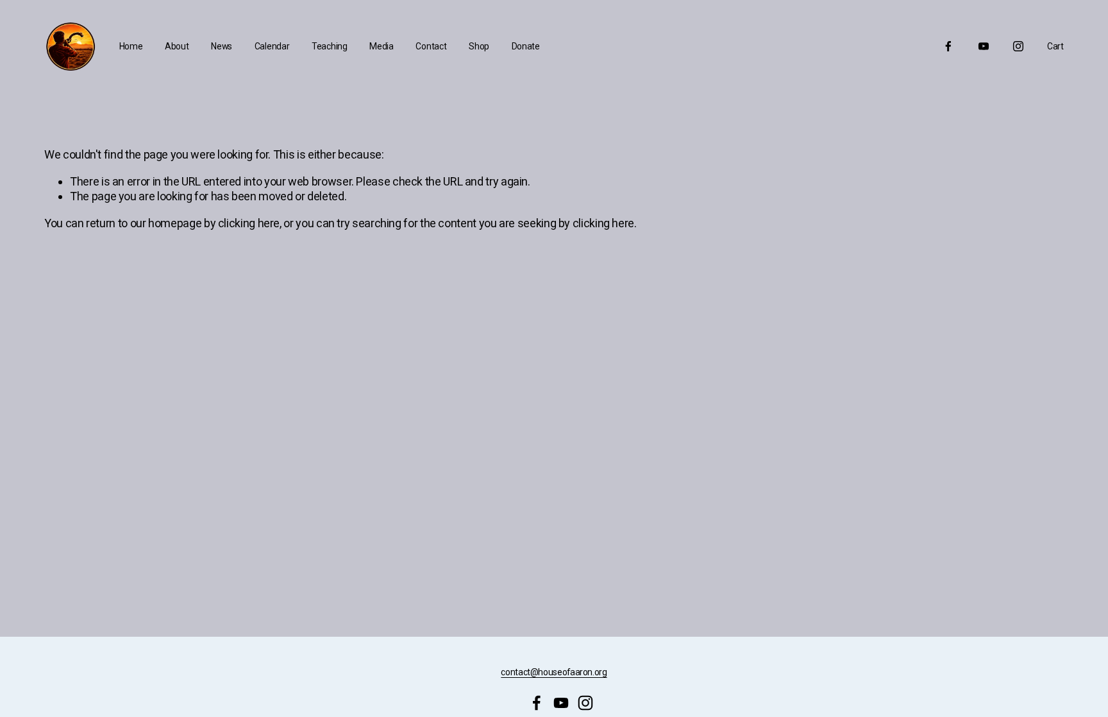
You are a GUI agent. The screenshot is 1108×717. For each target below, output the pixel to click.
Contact (431, 46)
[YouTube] (983, 46)
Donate (526, 46)
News (221, 46)
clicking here (249, 223)
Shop (479, 46)
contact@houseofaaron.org (554, 672)
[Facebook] (948, 46)
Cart (1055, 46)
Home (131, 46)
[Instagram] (1018, 46)
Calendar (272, 46)
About (177, 46)
